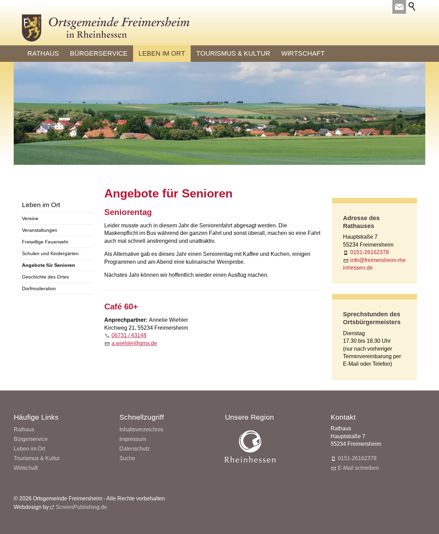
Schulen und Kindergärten (50, 253)
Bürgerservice (99, 53)
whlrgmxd (135, 343)
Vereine (30, 218)
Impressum (132, 439)
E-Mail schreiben (358, 468)
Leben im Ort (162, 53)
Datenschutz (134, 449)
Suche (127, 458)
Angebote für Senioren (48, 265)
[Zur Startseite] (106, 28)
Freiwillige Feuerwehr (45, 242)
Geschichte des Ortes (45, 277)
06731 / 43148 (128, 335)
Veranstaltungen (39, 230)
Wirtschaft (303, 53)
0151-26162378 (369, 252)
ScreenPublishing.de (81, 507)
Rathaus (43, 53)
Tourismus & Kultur (233, 53)
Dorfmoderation (39, 288)
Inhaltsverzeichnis (141, 429)
